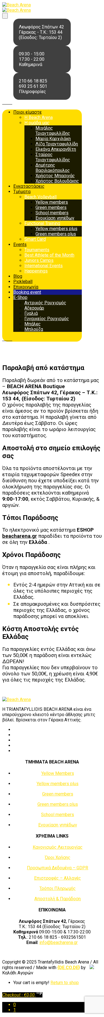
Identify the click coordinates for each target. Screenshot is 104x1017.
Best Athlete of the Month (49, 255)
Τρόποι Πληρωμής (57, 888)
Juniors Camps (39, 260)
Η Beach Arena (38, 117)
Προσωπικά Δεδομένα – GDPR (57, 867)
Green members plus (55, 234)
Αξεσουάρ (34, 308)
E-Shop (20, 297)
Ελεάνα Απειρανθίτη (55, 149)
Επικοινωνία (25, 286)
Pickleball (22, 281)
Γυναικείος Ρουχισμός (46, 318)
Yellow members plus (56, 228)
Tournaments (36, 249)
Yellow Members (57, 773)
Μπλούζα (33, 329)
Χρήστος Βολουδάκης (57, 181)
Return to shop (64, 982)
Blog (17, 276)
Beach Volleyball (40, 196)
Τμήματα (22, 191)
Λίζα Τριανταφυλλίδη (56, 144)
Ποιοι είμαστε (27, 112)
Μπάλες (32, 324)
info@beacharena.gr (58, 942)
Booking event (27, 292)
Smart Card (35, 239)
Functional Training (42, 223)
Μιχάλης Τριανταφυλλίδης (52, 130)
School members (52, 212)
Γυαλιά (31, 313)
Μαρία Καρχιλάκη (53, 138)
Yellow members (51, 202)
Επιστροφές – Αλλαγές (57, 878)
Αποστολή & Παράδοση (57, 898)
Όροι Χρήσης (57, 857)
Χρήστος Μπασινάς (55, 175)
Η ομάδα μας (37, 122)
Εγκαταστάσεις (29, 186)
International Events (43, 265)
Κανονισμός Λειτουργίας (58, 847)
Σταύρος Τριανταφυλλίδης (52, 157)
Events (20, 244)
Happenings (36, 271)
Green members (51, 207)
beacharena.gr (19, 536)
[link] (68, 967)
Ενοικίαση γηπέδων (54, 218)
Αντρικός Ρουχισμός (45, 302)
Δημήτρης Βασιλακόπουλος (52, 167)
